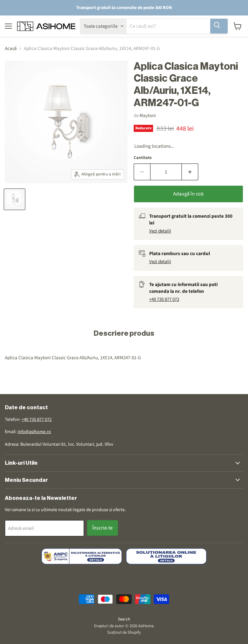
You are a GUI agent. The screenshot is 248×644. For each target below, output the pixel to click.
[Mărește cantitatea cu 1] (190, 171)
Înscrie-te (102, 527)
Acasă (11, 48)
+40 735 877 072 (164, 299)
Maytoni (148, 115)
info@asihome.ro (34, 432)
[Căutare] (219, 26)
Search (124, 619)
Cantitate (143, 157)
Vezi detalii (160, 231)
